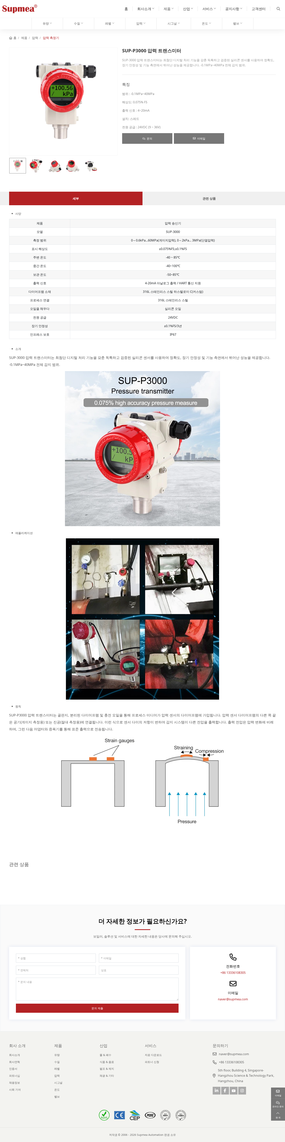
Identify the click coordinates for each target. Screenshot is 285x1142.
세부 (76, 198)
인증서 (13, 1068)
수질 (77, 23)
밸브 (236, 23)
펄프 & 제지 (107, 1068)
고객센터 (259, 8)
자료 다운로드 (153, 1055)
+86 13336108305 (233, 972)
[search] (278, 9)
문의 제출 (97, 1008)
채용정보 (14, 1082)
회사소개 (144, 8)
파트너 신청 (152, 1062)
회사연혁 (14, 1062)
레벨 (108, 23)
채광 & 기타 (107, 1075)
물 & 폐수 (105, 1055)
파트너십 (14, 1075)
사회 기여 (15, 1089)
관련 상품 (209, 198)
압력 (139, 23)
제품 (167, 8)
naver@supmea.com (233, 999)
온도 (205, 23)
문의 (149, 138)
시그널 (172, 23)
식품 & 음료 (107, 1062)
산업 (186, 8)
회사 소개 (17, 1045)
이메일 (201, 138)
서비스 (207, 8)
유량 (46, 23)
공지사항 (232, 8)
